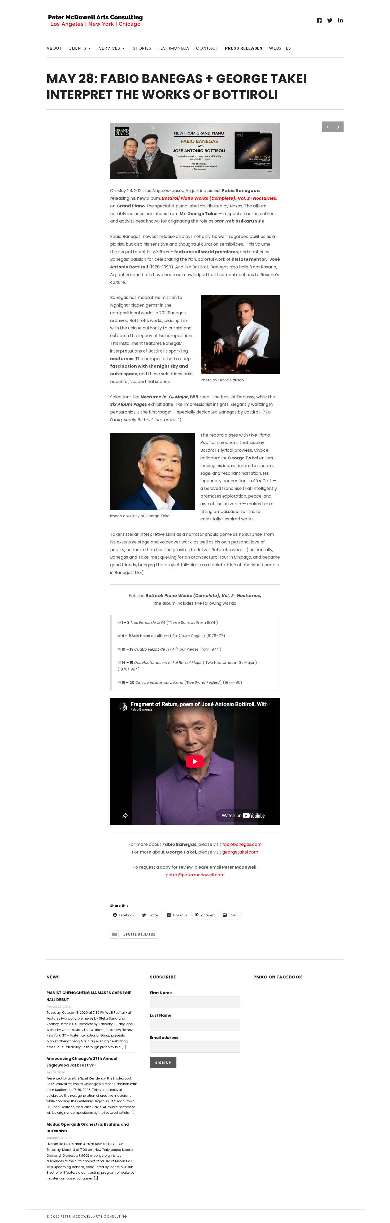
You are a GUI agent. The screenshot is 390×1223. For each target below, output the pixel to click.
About (54, 48)
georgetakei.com (240, 852)
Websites (280, 48)
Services (113, 47)
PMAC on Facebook (277, 977)
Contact (207, 48)
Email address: (164, 1037)
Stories (142, 48)
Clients (80, 47)
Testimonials (174, 48)
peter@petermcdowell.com (195, 875)
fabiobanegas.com (242, 844)
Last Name (160, 1015)
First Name (161, 992)
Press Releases (244, 48)
